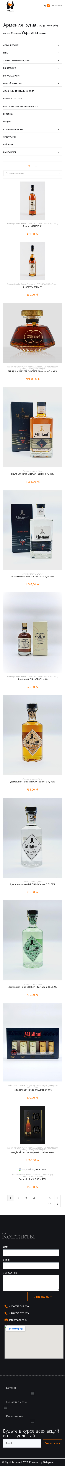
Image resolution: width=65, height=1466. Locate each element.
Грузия (29, 25)
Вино (5, 53)
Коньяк (10, 366)
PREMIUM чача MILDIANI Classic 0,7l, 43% (32, 576)
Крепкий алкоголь (12, 83)
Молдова (16, 33)
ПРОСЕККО (8, 114)
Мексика (6, 33)
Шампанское (9, 152)
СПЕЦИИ (7, 121)
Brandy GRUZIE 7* (32, 286)
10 (49, 1204)
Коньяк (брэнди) (13, 223)
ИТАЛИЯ (41, 25)
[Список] (35, 165)
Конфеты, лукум (11, 76)
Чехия (42, 33)
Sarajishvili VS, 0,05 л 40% (32, 1179)
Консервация (9, 68)
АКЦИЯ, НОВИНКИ (11, 45)
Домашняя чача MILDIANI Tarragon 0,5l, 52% (32, 986)
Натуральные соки (12, 98)
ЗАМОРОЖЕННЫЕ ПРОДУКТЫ (16, 60)
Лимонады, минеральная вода (18, 91)
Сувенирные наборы (13, 129)
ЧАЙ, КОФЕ (8, 144)
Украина (29, 32)
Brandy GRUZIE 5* (32, 226)
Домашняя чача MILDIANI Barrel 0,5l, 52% (32, 781)
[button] (32, 1393)
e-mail (6, 1259)
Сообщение (10, 1272)
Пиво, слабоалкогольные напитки (20, 106)
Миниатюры (41, 1085)
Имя (5, 1246)
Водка (10, 1085)
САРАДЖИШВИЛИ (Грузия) (47, 223)
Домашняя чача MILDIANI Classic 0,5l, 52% (32, 884)
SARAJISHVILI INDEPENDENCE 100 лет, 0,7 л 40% (32, 371)
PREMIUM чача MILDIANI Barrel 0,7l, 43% (32, 473)
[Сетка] (29, 165)
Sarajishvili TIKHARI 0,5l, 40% (33, 679)
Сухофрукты (9, 137)
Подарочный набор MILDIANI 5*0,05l (32, 1089)
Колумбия (52, 25)
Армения (13, 25)
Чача (40, 471)
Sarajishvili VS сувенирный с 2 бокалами (32, 1152)
